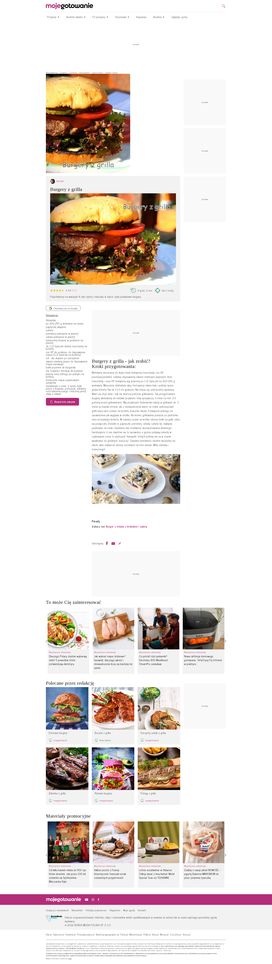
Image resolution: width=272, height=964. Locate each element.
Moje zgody (129, 910)
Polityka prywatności (96, 910)
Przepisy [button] (52, 17)
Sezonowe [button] (121, 17)
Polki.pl (147, 934)
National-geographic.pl (107, 934)
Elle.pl (49, 934)
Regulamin (115, 910)
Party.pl (124, 934)
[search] (223, 6)
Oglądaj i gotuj (179, 17)
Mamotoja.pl (135, 934)
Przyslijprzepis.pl (85, 934)
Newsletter (77, 910)
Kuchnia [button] (157, 17)
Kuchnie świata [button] (74, 17)
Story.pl (186, 934)
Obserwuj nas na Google (65, 308)
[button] (46, 641)
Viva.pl (155, 934)
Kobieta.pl (71, 934)
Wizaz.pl (164, 934)
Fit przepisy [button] (99, 17)
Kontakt (142, 910)
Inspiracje (141, 17)
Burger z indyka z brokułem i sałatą (126, 526)
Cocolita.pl (175, 934)
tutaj (70, 958)
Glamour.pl (58, 934)
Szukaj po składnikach (57, 910)
